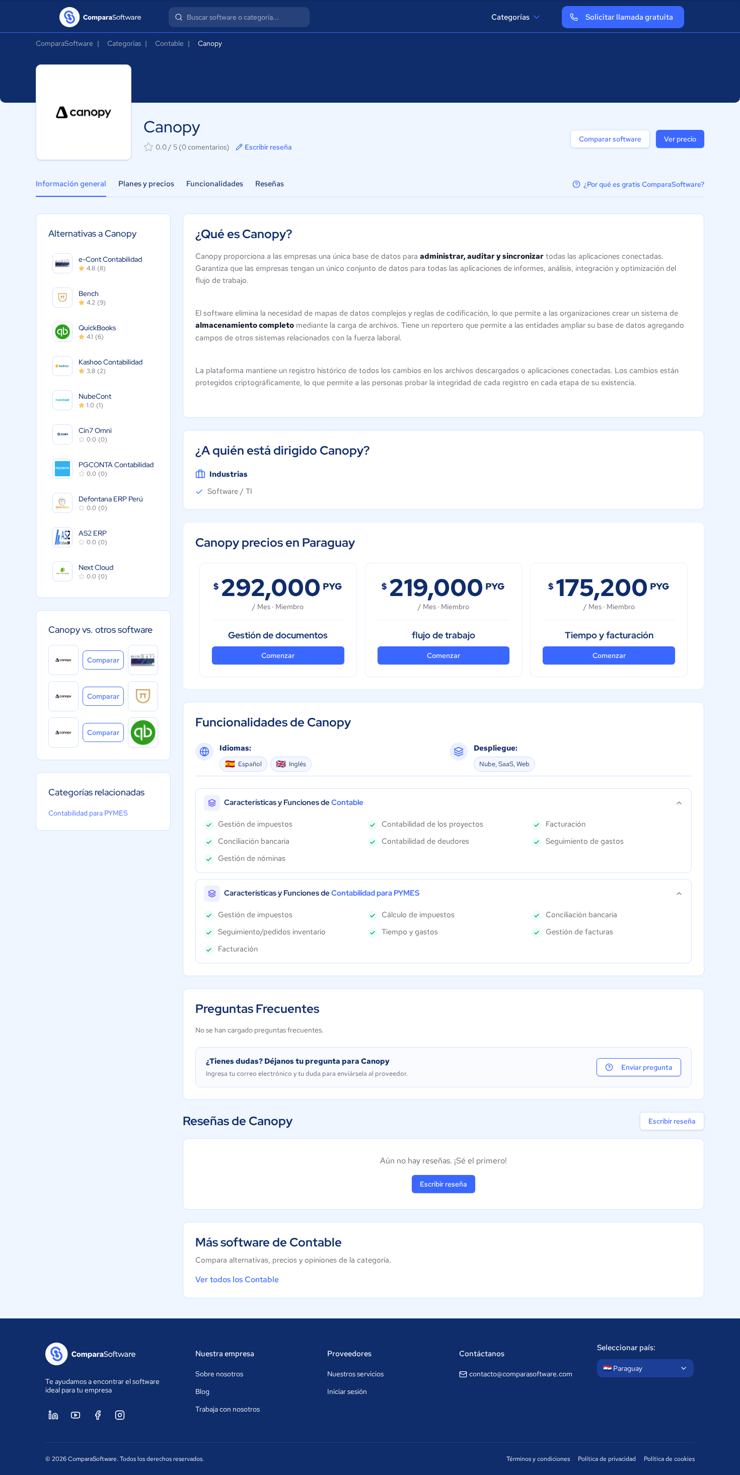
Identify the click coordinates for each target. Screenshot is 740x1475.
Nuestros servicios (355, 1373)
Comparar (105, 660)
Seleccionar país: (626, 1348)
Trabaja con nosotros (227, 1409)
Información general (71, 184)
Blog (202, 1391)
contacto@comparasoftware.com (520, 1373)
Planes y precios (146, 184)
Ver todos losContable (237, 1279)
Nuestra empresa (224, 1354)
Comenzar (277, 655)
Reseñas (269, 184)
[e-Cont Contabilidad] (143, 660)
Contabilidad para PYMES (88, 813)
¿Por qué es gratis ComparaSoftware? (643, 184)
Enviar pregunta (647, 1067)
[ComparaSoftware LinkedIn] (53, 1415)
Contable (169, 43)
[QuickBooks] (143, 732)
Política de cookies (669, 1459)
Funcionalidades (214, 184)
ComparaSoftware (64, 43)
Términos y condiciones (538, 1459)
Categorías (510, 17)
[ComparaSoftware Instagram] (120, 1415)
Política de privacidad (607, 1459)
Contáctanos (481, 1354)
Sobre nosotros (219, 1373)
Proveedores (349, 1354)
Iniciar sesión (347, 1391)
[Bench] (143, 696)
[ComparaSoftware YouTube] (75, 1415)
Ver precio (680, 138)
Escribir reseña (268, 147)
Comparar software (610, 138)
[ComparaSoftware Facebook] (98, 1415)
